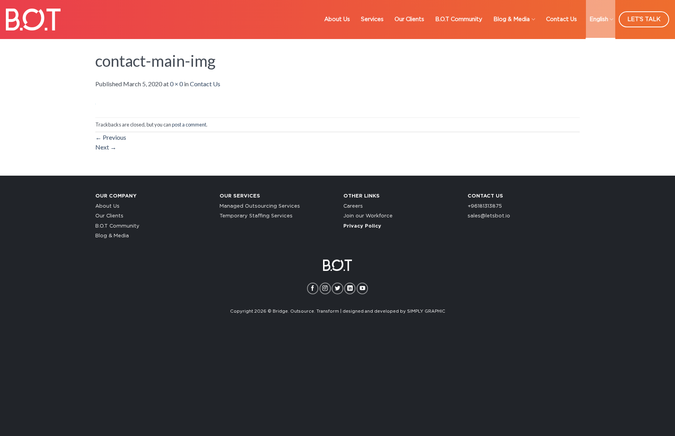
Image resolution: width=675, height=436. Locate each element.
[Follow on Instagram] (325, 288)
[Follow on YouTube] (362, 288)
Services (372, 19)
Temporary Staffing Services (256, 216)
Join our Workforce (368, 216)
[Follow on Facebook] (312, 288)
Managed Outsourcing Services (260, 206)
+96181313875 (485, 206)
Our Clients (409, 19)
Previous (110, 137)
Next (105, 147)
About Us (337, 19)
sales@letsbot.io (489, 216)
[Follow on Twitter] (337, 288)
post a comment (189, 124)
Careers (353, 206)
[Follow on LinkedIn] (349, 288)
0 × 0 (176, 83)
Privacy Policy (362, 226)
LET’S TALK (644, 19)
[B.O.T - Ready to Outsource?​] (33, 19)
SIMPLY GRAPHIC (426, 311)
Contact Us (561, 19)
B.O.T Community (458, 19)
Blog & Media (511, 19)
